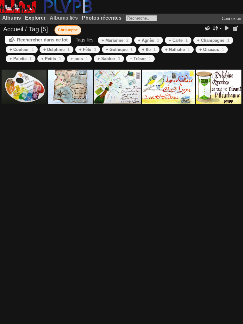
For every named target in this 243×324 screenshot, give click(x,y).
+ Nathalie (177, 49)
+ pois (79, 58)
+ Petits (51, 58)
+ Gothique (119, 49)
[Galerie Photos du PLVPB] (46, 11)
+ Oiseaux (211, 49)
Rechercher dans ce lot (42, 39)
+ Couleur (21, 49)
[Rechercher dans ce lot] (207, 28)
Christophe (68, 30)
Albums (11, 18)
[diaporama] (226, 29)
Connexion (231, 18)
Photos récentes (102, 18)
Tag (34, 29)
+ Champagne (213, 40)
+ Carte (178, 40)
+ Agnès (148, 40)
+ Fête (87, 49)
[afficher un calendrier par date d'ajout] (235, 29)
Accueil (13, 29)
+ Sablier (108, 58)
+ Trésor (140, 58)
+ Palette (20, 58)
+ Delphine (56, 49)
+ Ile (149, 49)
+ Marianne (115, 40)
